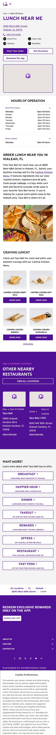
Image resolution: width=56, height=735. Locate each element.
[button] (28, 639)
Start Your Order (15, 51)
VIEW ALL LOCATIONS (28, 381)
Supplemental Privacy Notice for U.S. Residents (24, 712)
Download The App (15, 58)
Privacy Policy (29, 709)
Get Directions (40, 51)
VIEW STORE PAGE (10, 434)
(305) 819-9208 (13, 34)
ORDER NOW (14, 300)
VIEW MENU (28, 344)
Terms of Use (16, 730)
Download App (12, 618)
